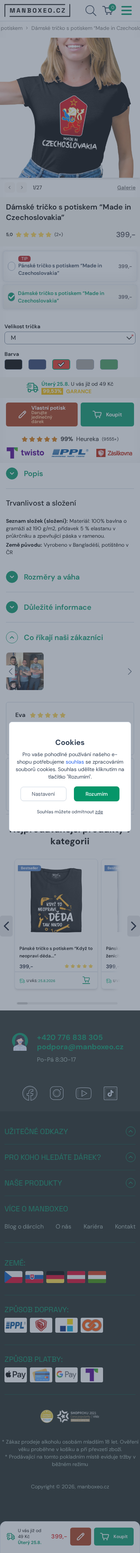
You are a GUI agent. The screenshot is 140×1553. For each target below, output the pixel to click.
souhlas (75, 761)
